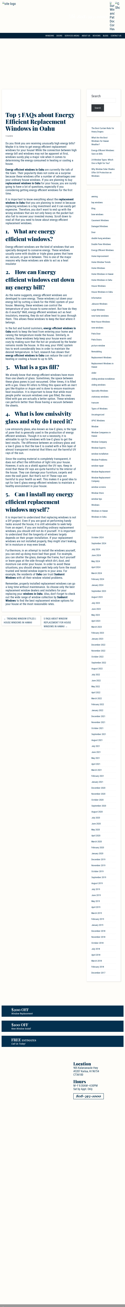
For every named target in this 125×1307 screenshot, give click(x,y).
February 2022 (97, 704)
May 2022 (95, 686)
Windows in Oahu (99, 517)
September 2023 (98, 591)
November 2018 (98, 937)
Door (93, 232)
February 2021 (97, 776)
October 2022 (97, 656)
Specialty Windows (99, 390)
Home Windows (98, 268)
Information (96, 298)
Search (96, 96)
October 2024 (97, 537)
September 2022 (98, 662)
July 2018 (95, 949)
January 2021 (97, 782)
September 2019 (98, 877)
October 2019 (97, 871)
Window (94, 426)
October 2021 (97, 728)
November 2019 (98, 865)
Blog (93, 208)
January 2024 (97, 585)
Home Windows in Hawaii (102, 274)
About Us (86, 35)
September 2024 (98, 543)
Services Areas (72, 35)
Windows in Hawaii (99, 511)
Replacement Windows (101, 357)
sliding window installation (103, 379)
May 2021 (95, 758)
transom (95, 402)
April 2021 (95, 764)
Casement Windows (100, 220)
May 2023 (95, 615)
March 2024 (96, 573)
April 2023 (95, 621)
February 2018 (97, 966)
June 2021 (96, 752)
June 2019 (96, 895)
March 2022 (96, 698)
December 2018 (98, 931)
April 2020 (95, 835)
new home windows (100, 315)
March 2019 (96, 913)
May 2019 (95, 901)
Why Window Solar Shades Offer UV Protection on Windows (103, 172)
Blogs (105, 35)
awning (94, 196)
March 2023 (96, 627)
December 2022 (98, 644)
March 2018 (96, 961)
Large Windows (98, 310)
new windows (97, 327)
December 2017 (98, 972)
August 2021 (97, 740)
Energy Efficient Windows (102, 250)
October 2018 (97, 943)
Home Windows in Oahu (101, 280)
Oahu (41, 355)
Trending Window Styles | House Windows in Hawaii (20, 620)
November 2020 (98, 794)
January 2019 (97, 925)
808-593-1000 (92, 16)
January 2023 (97, 638)
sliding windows (98, 384)
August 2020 (97, 811)
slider (93, 373)
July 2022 (95, 674)
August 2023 (97, 597)
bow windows (97, 214)
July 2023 (95, 603)
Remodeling (96, 351)
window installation (99, 454)
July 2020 (95, 817)
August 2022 (97, 668)
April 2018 (95, 955)
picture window (98, 345)
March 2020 (96, 841)
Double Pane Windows (101, 244)
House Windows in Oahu (102, 292)
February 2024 (97, 579)
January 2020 (97, 853)
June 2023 (96, 609)
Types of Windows (99, 408)
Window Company (99, 442)
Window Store (97, 493)
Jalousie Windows (99, 304)
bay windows (97, 202)
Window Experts (98, 448)
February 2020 (97, 847)
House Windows (98, 286)
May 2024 (95, 561)
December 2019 (98, 859)
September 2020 (98, 805)
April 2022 (95, 692)
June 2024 (96, 555)
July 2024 (95, 549)
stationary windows (100, 396)
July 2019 (95, 889)
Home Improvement (100, 256)
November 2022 (98, 650)
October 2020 (97, 800)
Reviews (96, 35)
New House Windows (100, 321)
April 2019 (95, 907)
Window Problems (99, 459)
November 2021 (98, 722)
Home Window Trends (101, 262)
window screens (98, 487)
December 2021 (98, 716)
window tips (96, 499)
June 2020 (96, 823)
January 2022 (97, 710)
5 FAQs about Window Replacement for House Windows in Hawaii (57, 622)
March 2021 (96, 770)
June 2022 (96, 680)
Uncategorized (97, 414)
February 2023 (97, 633)
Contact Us (116, 35)
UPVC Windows (98, 420)
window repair (97, 465)
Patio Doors (96, 339)
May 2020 (95, 829)
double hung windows (101, 238)
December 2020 (98, 788)
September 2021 (98, 734)
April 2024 (95, 567)
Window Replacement (100, 471)
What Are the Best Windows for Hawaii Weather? (100, 141)
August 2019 (97, 883)
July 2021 (95, 746)
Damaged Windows (99, 226)
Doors (59, 35)
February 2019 (97, 919)
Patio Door (96, 333)
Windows (49, 35)
